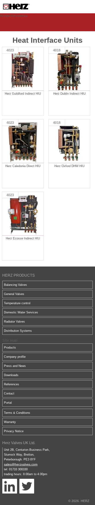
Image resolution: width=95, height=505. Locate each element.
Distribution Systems (18, 330)
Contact (9, 393)
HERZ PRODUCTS (18, 275)
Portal (8, 402)
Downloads (11, 375)
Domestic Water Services (21, 312)
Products (10, 347)
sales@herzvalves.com (21, 464)
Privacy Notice (14, 431)
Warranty (10, 422)
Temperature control (17, 303)
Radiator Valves (14, 321)
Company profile (15, 356)
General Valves (14, 294)
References (11, 384)
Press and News (15, 366)
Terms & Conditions (17, 412)
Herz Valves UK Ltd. (18, 443)
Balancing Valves (15, 285)
